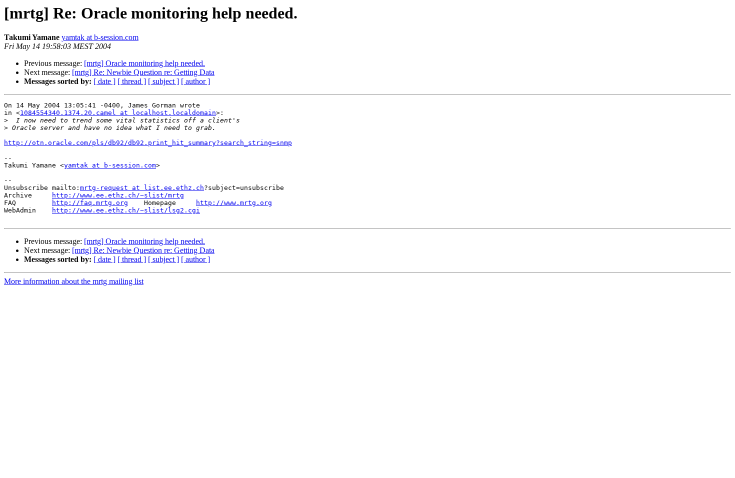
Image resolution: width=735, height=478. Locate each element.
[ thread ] (132, 81)
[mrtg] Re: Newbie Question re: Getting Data (143, 72)
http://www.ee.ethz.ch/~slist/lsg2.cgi (126, 210)
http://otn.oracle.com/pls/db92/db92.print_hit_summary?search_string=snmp (148, 142)
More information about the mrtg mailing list (74, 281)
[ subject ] (163, 81)
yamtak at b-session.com (100, 37)
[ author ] (195, 81)
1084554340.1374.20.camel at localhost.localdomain (118, 112)
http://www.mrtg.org (234, 202)
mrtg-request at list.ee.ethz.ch (142, 188)
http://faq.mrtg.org (90, 202)
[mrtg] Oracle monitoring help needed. (144, 63)
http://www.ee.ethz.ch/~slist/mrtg (118, 195)
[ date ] (105, 81)
